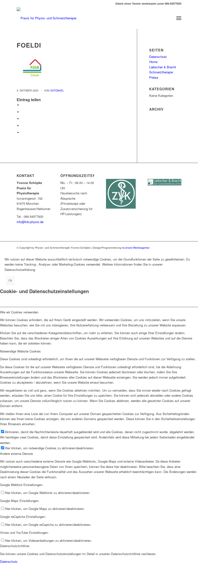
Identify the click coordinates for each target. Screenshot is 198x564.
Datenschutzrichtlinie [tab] (14, 545)
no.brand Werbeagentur (135, 247)
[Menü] (178, 18)
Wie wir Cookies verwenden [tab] (19, 312)
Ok (10, 280)
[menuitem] (178, 18)
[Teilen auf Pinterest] (22, 125)
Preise (153, 77)
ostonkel (57, 90)
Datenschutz (158, 56)
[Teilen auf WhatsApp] (22, 118)
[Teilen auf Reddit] (22, 132)
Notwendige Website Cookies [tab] (20, 351)
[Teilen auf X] (22, 112)
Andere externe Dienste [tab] (16, 453)
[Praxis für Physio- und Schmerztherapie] (46, 18)
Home (153, 61)
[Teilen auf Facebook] (22, 105)
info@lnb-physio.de (30, 221)
